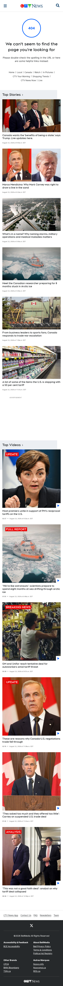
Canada (28, 72)
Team (56, 915)
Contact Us (26, 915)
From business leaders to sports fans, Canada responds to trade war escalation (29, 334)
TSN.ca (7, 971)
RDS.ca (36, 971)
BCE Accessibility (12, 946)
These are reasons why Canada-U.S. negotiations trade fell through (31, 740)
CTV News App (11, 915)
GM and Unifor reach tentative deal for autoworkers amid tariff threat (25, 665)
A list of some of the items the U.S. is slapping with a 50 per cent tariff (31, 384)
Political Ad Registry (42, 953)
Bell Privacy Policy (42, 946)
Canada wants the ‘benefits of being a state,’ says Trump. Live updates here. (31, 137)
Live (40, 80)
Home (11, 72)
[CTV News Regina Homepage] (32, 6)
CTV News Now (28, 80)
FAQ (36, 915)
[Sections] (5, 6)
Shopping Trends (41, 76)
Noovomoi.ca (39, 967)
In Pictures (48, 72)
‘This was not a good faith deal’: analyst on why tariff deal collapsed (29, 890)
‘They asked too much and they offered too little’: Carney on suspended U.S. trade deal (30, 815)
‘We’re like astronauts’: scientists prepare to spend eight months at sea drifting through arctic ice (31, 589)
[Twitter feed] (31, 925)
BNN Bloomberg (11, 967)
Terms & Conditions (42, 950)
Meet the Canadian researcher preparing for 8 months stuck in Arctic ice (29, 285)
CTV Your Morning (21, 76)
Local (19, 72)
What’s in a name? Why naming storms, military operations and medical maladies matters (29, 236)
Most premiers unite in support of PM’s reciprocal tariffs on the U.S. (31, 512)
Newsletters (45, 915)
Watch (37, 72)
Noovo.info (38, 964)
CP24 (6, 964)
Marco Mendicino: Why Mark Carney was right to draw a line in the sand (30, 186)
